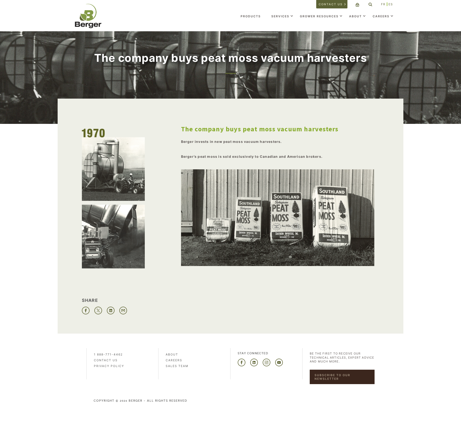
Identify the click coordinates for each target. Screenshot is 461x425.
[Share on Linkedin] (111, 310)
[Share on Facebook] (86, 310)
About (355, 16)
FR (383, 4)
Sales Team (177, 366)
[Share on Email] (123, 310)
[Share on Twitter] (98, 310)
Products (251, 16)
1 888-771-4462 (108, 354)
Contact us (331, 4)
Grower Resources (319, 16)
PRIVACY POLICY (109, 366)
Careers (381, 16)
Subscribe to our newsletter (332, 377)
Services (280, 16)
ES (390, 4)
